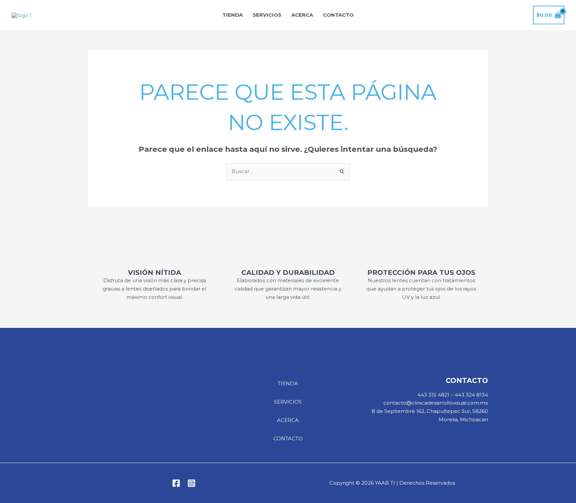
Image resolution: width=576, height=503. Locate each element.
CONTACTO (338, 15)
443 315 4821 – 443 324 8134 (452, 395)
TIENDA (232, 15)
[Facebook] (176, 483)
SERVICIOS (267, 15)
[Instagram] (191, 483)
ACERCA (302, 15)
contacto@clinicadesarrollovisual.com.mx (435, 403)
